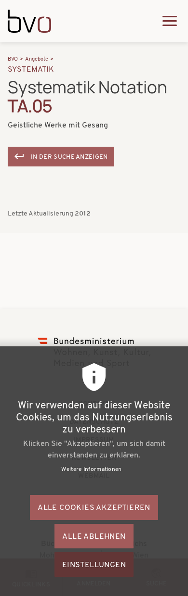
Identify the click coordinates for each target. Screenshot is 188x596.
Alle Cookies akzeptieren (94, 508)
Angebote (36, 59)
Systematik (31, 70)
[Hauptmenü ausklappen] (169, 21)
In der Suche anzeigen (69, 157)
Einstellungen (94, 565)
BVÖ (13, 59)
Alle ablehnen (93, 537)
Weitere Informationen (91, 469)
